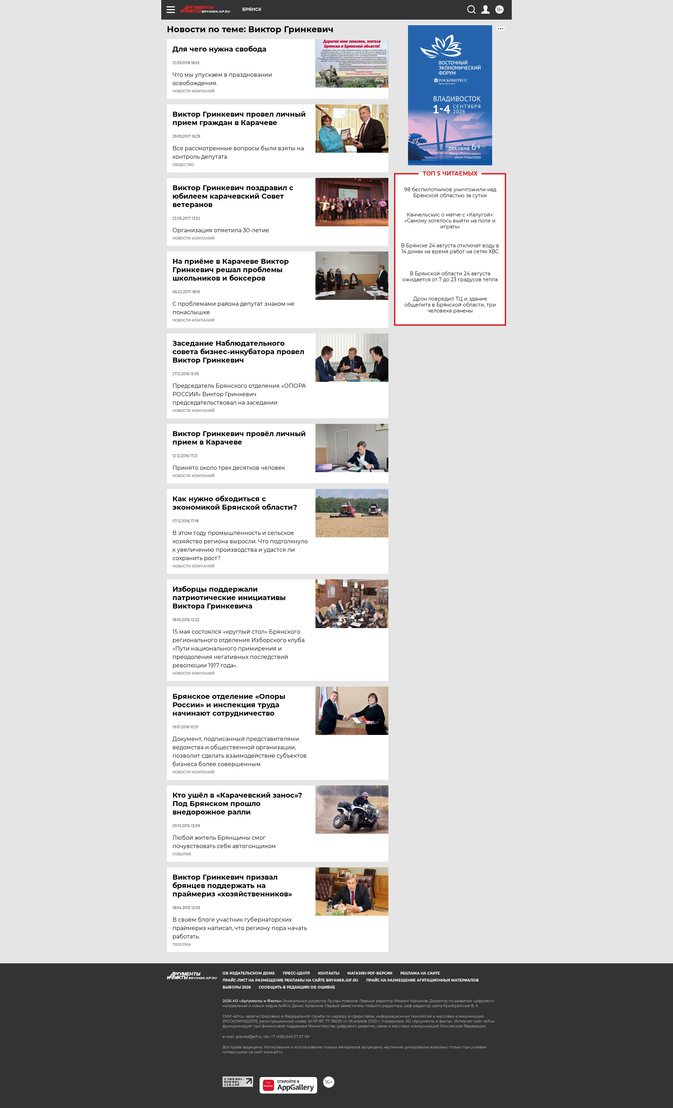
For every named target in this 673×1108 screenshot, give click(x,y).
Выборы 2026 (237, 987)
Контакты (328, 973)
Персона (181, 945)
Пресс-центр (296, 973)
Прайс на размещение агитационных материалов (422, 980)
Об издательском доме (249, 973)
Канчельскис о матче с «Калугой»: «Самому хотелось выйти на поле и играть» (450, 221)
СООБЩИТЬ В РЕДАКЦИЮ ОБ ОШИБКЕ (297, 987)
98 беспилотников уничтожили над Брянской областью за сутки (450, 193)
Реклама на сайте (420, 973)
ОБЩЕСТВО (183, 165)
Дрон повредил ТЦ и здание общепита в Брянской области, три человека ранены (450, 305)
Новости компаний (193, 91)
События (181, 854)
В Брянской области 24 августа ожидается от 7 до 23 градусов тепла (450, 277)
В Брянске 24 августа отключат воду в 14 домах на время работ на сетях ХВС (450, 249)
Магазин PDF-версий (369, 973)
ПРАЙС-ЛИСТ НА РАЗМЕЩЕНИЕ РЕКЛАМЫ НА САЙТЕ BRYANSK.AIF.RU (290, 980)
